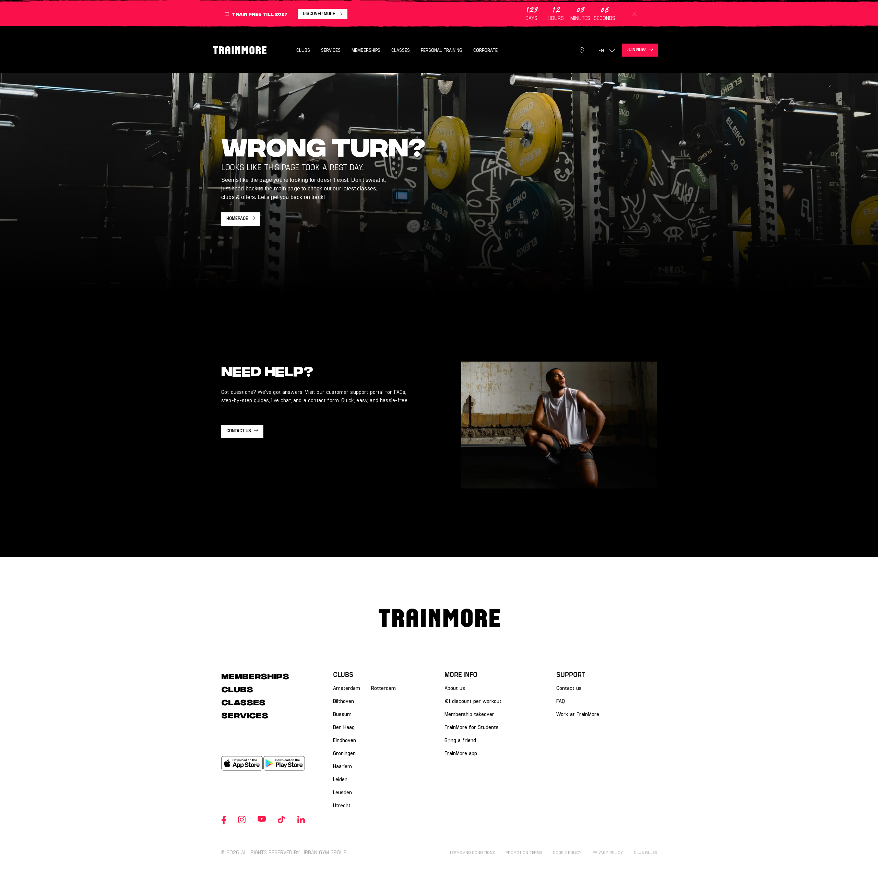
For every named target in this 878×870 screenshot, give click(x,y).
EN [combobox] (601, 50)
